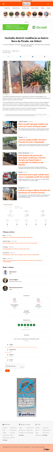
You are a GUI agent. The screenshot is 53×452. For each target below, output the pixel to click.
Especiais (49, 8)
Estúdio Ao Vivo (16, 8)
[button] (23, 329)
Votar (7, 370)
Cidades (42, 8)
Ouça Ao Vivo (7, 8)
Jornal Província (25, 8)
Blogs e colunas (8, 267)
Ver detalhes (26, 327)
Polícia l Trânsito (34, 8)
